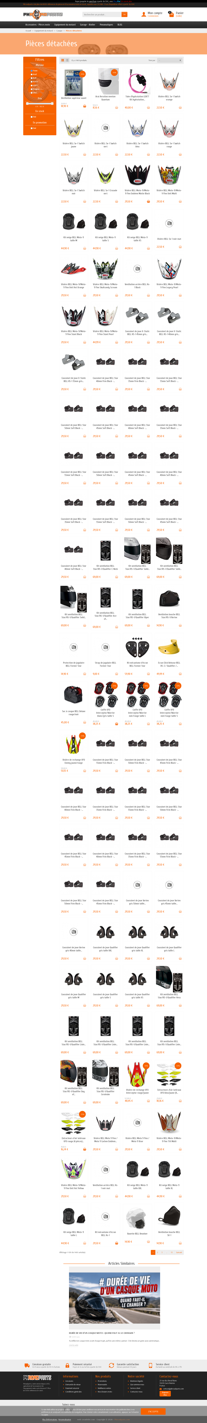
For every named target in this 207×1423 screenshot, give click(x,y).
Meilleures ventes (104, 1388)
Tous (35, 70)
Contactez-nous (136, 1391)
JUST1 (35, 81)
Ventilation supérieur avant (73, 98)
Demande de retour (73, 1384)
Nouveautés (102, 1384)
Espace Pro (165, 1393)
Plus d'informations (49, 1419)
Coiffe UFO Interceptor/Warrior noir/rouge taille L (137, 712)
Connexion (153, 15)
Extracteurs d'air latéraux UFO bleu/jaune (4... (169, 1091)
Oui (34, 116)
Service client (135, 1388)
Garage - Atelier (87, 24)
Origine (36, 89)
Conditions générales (73, 1391)
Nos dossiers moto (105, 1391)
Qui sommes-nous (137, 1384)
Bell (34, 78)
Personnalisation (64, 1419)
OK (124, 14)
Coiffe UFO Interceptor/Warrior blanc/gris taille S (105, 712)
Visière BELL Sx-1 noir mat (169, 239)
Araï (35, 74)
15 (172, 1252)
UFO (35, 92)
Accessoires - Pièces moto (37, 24)
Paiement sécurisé (72, 1388)
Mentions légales (136, 1381)
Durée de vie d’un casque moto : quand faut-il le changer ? (102, 1332)
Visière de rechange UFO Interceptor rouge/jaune (137, 1091)
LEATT (35, 85)
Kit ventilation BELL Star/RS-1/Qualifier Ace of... (105, 616)
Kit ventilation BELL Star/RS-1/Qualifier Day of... (74, 1091)
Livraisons (69, 1381)
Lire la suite (73, 1345)
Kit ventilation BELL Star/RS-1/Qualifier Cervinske (105, 1091)
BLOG (120, 24)
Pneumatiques (106, 24)
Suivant (179, 1252)
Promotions (102, 1381)
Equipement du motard (64, 24)
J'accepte (153, 1411)
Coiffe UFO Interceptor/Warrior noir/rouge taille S (169, 712)
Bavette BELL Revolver (137, 1233)
